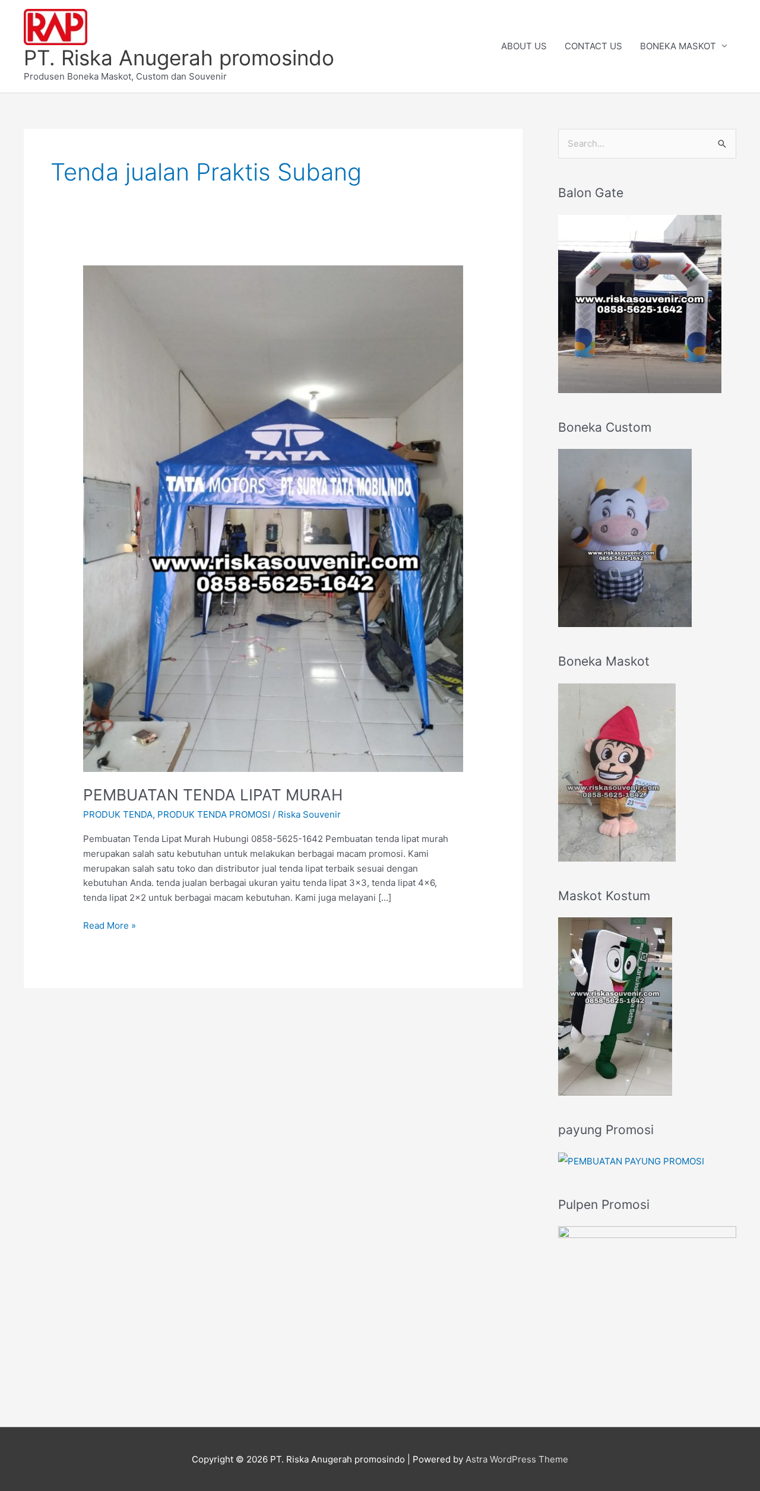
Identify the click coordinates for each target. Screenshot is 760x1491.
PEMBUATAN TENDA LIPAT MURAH (213, 795)
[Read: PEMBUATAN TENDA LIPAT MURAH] (273, 517)
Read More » (109, 925)
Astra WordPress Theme (517, 1459)
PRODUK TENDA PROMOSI (213, 814)
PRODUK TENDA (118, 814)
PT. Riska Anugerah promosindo (179, 57)
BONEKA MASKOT (678, 46)
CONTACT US (593, 46)
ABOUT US (524, 46)
